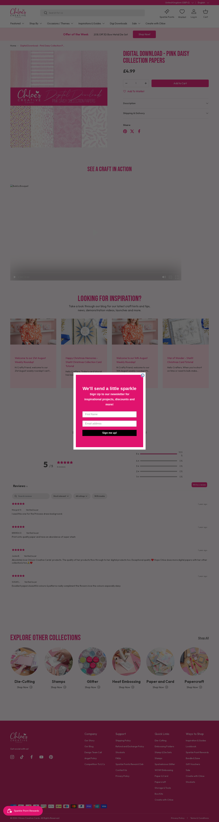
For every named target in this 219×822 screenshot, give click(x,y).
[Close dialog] (142, 375)
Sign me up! (109, 432)
